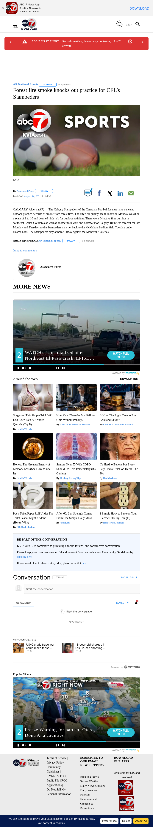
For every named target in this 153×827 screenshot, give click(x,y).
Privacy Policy (55, 762)
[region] (76, 622)
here (84, 563)
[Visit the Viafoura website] (132, 667)
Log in (124, 577)
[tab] (23, 603)
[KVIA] (33, 24)
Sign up (133, 577)
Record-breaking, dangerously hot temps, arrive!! (86, 43)
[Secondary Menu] (18, 24)
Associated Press (25, 190)
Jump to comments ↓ (25, 250)
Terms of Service (57, 758)
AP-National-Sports (49, 240)
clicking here (24, 556)
